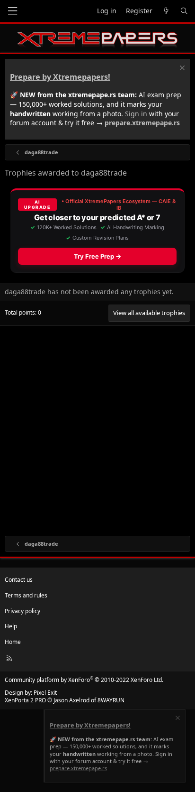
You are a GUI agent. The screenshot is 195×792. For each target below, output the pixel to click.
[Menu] (12, 11)
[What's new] (166, 11)
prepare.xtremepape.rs (142, 122)
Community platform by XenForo (84, 680)
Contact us (19, 580)
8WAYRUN (111, 700)
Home (13, 642)
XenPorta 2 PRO (25, 700)
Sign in (136, 113)
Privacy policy (22, 611)
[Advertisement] (97, 428)
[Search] (184, 11)
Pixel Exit (45, 693)
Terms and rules (26, 595)
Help (11, 626)
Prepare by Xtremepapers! (60, 77)
